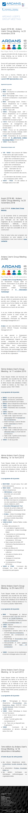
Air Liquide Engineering (16, 618)
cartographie (8, 418)
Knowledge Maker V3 (14, 622)
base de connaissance (16, 633)
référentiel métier (9, 432)
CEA (25, 703)
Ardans (6, 622)
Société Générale (8, 707)
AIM (10, 424)
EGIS (12, 616)
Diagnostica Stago (9, 705)
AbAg (25, 764)
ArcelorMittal (17, 703)
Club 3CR (17, 616)
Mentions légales (10, 811)
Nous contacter (18, 811)
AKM (13, 424)
